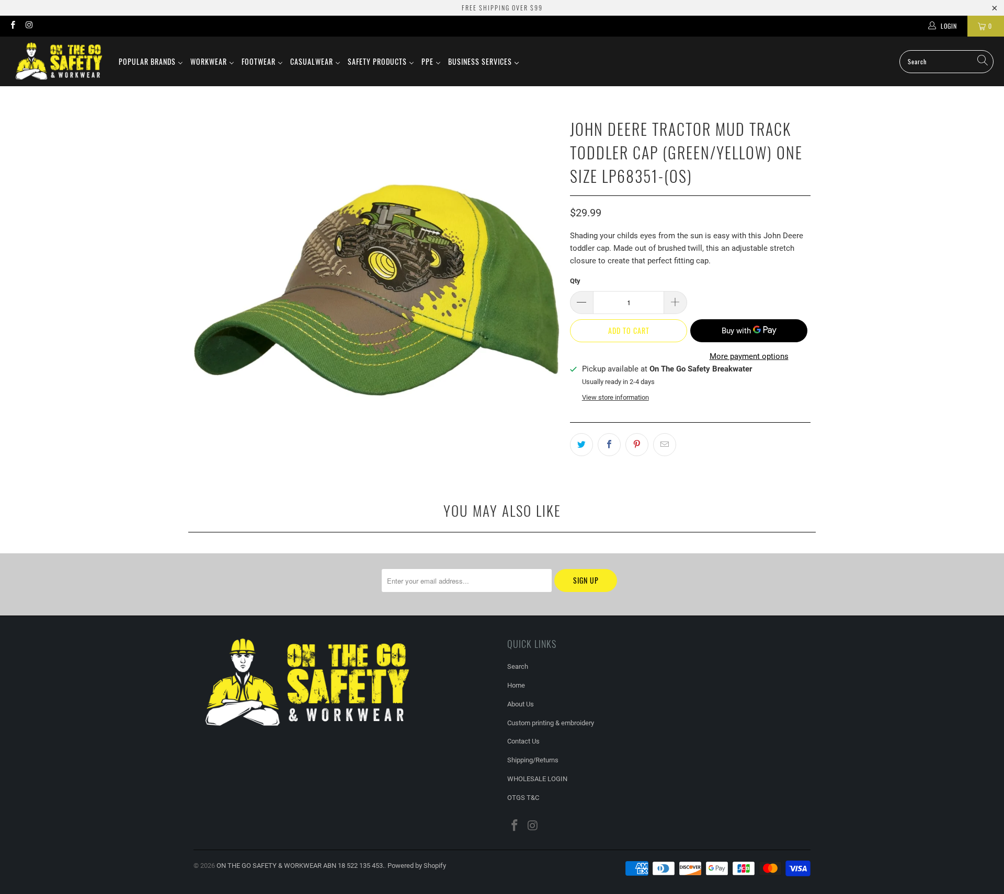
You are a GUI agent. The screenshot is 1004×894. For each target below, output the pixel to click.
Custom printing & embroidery (550, 723)
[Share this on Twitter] (581, 444)
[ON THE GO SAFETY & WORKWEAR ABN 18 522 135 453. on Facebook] (12, 26)
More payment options (749, 356)
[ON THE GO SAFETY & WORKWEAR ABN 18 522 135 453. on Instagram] (28, 26)
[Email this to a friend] (664, 444)
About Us (520, 704)
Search (517, 666)
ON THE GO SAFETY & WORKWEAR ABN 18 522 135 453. (300, 865)
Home (516, 685)
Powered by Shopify (416, 865)
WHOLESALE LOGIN (537, 779)
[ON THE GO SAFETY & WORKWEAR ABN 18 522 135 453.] (58, 61)
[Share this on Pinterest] (636, 444)
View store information (615, 397)
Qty (575, 281)
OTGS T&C (523, 798)
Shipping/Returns (532, 760)
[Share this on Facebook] (609, 444)
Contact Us (523, 741)
